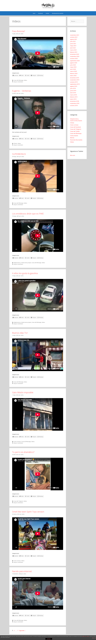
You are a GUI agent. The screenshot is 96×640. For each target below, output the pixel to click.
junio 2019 (73, 90)
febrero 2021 (73, 52)
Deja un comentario (18, 81)
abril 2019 (73, 92)
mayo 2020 (73, 67)
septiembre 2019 (75, 84)
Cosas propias (74, 135)
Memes (72, 137)
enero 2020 (73, 75)
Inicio (34, 13)
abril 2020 (73, 69)
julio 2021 (73, 41)
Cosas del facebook (75, 127)
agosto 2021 (73, 39)
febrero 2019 (73, 97)
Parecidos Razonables (76, 140)
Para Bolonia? (18, 31)
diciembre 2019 (74, 78)
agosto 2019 (73, 86)
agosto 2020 (73, 63)
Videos (25, 80)
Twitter (47, 13)
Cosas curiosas (17, 441)
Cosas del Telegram (18, 501)
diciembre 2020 (74, 54)
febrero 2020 (73, 73)
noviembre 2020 (74, 56)
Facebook (40, 13)
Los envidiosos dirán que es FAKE (28, 213)
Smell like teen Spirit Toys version (28, 511)
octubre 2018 (74, 105)
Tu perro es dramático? (23, 452)
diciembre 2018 (74, 101)
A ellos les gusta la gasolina (25, 273)
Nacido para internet (22, 571)
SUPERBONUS (19, 154)
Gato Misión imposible (22, 392)
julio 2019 (73, 88)
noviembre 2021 (74, 35)
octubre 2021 (74, 37)
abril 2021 (73, 48)
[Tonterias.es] (48, 5)
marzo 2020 (73, 71)
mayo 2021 (73, 45)
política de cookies (85, 636)
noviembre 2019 (74, 80)
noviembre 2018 (74, 103)
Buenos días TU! (20, 332)
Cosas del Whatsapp (18, 80)
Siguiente (22, 630)
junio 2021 (73, 43)
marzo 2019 (73, 95)
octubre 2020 (74, 58)
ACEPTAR (48, 638)
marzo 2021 (73, 50)
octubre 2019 (74, 82)
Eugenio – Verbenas (21, 90)
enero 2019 (73, 99)
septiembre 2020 (75, 60)
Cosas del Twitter (75, 131)
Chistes (15, 143)
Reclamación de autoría (57, 13)
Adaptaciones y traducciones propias (22, 262)
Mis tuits (72, 155)
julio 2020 (73, 65)
